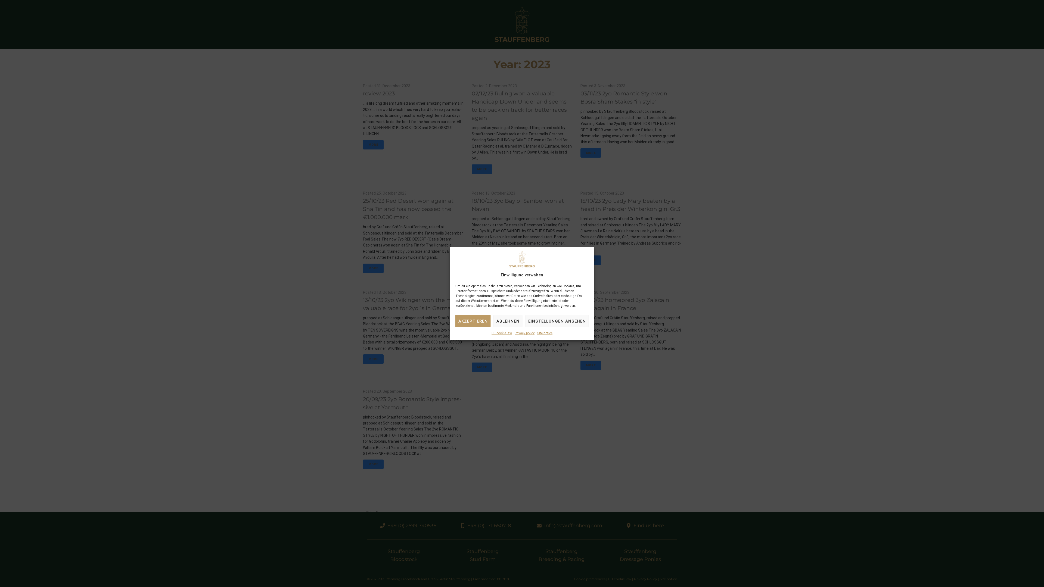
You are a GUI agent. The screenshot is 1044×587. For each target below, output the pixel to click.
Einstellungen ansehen (557, 321)
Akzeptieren (473, 321)
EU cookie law (502, 333)
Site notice (544, 333)
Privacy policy (525, 333)
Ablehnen (508, 321)
